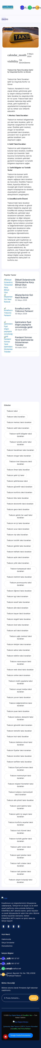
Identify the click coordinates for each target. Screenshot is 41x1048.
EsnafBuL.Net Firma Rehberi (20, 1028)
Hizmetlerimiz (7, 946)
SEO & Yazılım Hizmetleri (29, 1026)
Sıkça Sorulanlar (8, 942)
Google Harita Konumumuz (20, 1035)
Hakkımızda (6, 939)
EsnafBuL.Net (27, 1015)
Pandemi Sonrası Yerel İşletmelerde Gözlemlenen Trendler (24, 341)
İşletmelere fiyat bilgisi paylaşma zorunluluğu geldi (23, 324)
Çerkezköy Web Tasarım (11, 1026)
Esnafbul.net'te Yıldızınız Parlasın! (24, 309)
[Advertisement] (20, 380)
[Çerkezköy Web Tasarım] (20, 1022)
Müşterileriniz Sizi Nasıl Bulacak (24, 296)
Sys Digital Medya (15, 1015)
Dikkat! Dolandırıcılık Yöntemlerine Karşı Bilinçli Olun (25, 282)
